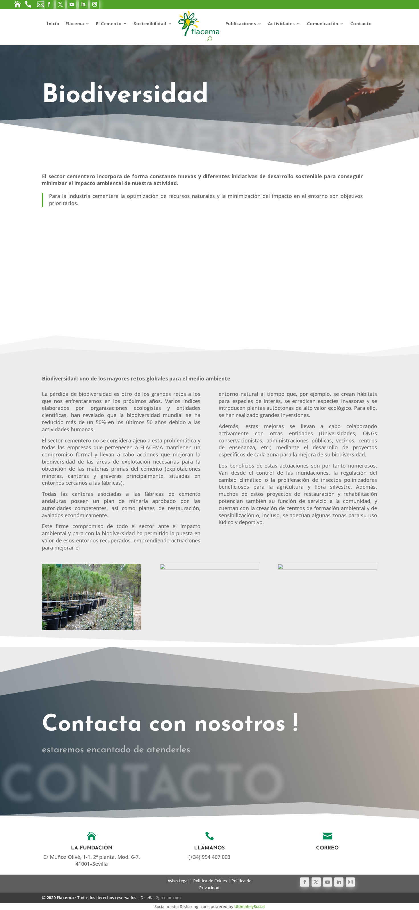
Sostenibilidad (150, 23)
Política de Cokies (210, 880)
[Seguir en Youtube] (327, 882)
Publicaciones (240, 23)
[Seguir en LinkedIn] (338, 882)
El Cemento (109, 23)
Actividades (281, 23)
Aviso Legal (178, 880)
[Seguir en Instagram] (350, 882)
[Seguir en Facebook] (304, 882)
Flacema (75, 23)
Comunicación (322, 23)
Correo (327, 848)
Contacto (361, 23)
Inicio (53, 23)
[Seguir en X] (316, 882)
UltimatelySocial (249, 906)
